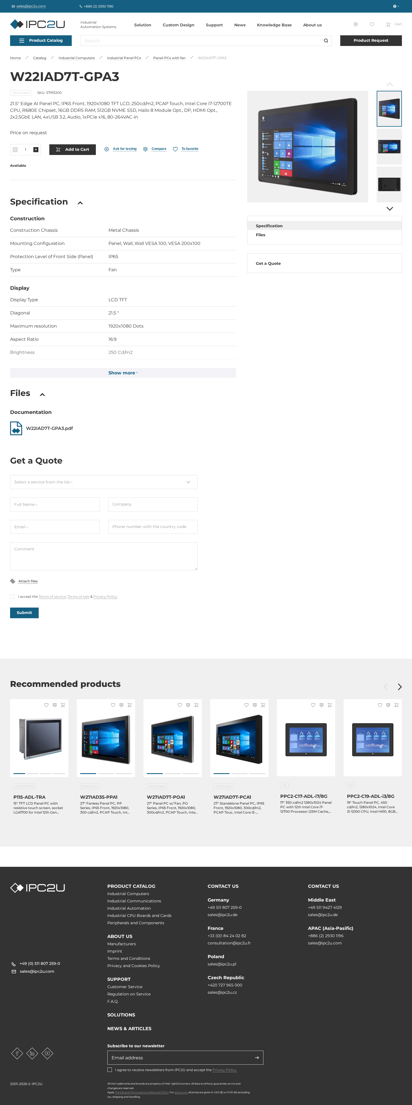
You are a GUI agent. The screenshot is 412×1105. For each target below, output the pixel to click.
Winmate (21, 93)
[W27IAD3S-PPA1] (106, 741)
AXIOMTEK (24, 786)
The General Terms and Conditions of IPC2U (141, 1092)
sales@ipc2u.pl (222, 964)
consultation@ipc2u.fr (229, 943)
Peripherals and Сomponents (135, 922)
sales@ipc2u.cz (222, 992)
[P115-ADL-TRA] (39, 741)
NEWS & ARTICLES (129, 1028)
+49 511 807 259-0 (225, 907)
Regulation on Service (129, 994)
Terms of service (52, 596)
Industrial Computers (128, 893)
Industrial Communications (134, 901)
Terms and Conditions (128, 958)
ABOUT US (119, 936)
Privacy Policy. (224, 1070)
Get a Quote (268, 263)
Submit (24, 612)
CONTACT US (223, 886)
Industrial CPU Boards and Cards (139, 915)
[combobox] (104, 482)
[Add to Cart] (62, 705)
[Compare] (53, 705)
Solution (142, 24)
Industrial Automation (129, 908)
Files (260, 234)
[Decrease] (15, 149)
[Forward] (389, 209)
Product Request (371, 40)
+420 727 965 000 (225, 985)
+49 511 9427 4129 (325, 907)
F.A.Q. (113, 1001)
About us (312, 24)
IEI (284, 785)
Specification (269, 225)
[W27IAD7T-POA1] (172, 741)
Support (214, 24)
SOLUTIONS (121, 1015)
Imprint (114, 951)
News (240, 24)
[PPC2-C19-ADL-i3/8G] (373, 741)
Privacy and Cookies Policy (133, 965)
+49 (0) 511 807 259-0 (40, 963)
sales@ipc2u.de (222, 914)
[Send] (257, 1057)
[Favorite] (45, 705)
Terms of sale (78, 596)
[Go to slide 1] (19, 773)
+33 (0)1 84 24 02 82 (227, 935)
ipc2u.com (181, 1092)
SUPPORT (119, 979)
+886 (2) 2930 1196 (326, 935)
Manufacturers (121, 943)
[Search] (326, 41)
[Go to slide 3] (46, 773)
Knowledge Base (274, 24)
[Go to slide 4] (59, 773)
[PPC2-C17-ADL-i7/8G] (306, 741)
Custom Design (179, 24)
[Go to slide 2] (32, 773)
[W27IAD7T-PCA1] (239, 741)
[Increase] (35, 149)
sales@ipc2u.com (325, 943)
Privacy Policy (105, 596)
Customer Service (124, 986)
